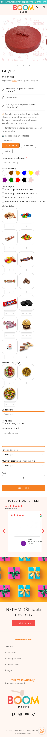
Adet (4, 473)
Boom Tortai (18, 730)
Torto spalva (11, 145)
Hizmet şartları (12, 664)
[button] (37, 7)
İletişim (8, 670)
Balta (7, 151)
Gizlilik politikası (13, 658)
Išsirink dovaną (23, 623)
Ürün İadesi (10, 652)
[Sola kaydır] (18, 65)
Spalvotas (28, 145)
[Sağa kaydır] (29, 65)
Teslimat (9, 646)
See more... (27, 524)
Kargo (14, 80)
